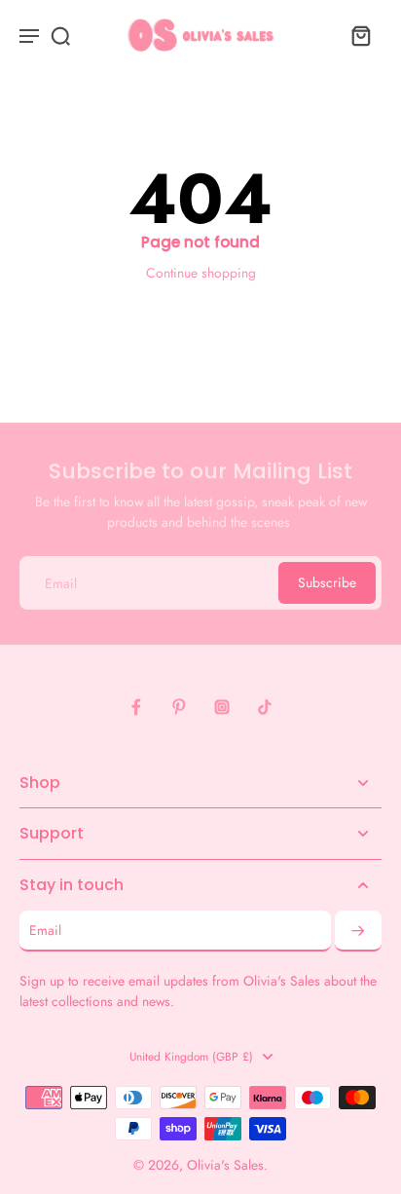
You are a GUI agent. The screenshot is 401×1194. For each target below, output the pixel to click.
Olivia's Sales (225, 1165)
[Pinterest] (179, 707)
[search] (60, 35)
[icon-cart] (360, 35)
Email (61, 582)
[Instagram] (221, 707)
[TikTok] (264, 707)
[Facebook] (136, 707)
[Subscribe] (358, 931)
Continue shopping (201, 272)
